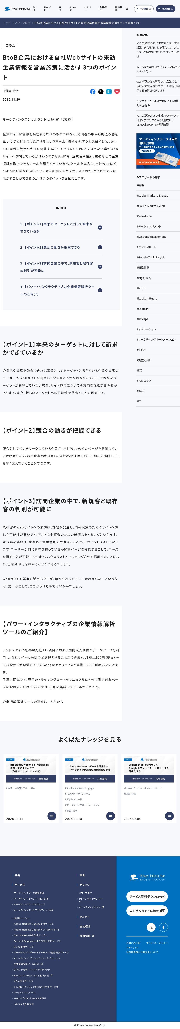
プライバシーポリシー (157, 942)
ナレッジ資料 (142, 8)
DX (33, 788)
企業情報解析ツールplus (26, 963)
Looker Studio (133, 788)
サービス (20, 884)
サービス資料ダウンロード (147, 896)
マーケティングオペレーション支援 (31, 898)
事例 (82, 875)
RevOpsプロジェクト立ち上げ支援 (31, 975)
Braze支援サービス (24, 946)
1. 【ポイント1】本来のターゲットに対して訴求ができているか (56, 228)
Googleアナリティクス (78, 793)
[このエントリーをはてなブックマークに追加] (109, 91)
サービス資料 (164, 8)
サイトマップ (132, 947)
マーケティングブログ (89, 907)
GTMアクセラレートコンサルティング (32, 969)
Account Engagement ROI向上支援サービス (37, 940)
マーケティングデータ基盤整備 (29, 892)
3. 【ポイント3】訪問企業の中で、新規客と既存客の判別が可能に (56, 267)
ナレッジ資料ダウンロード (91, 900)
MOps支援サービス (24, 980)
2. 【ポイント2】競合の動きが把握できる (50, 247)
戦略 (10, 788)
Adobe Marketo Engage (80, 788)
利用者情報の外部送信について (142, 952)
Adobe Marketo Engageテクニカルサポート (37, 929)
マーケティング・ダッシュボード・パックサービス (37, 958)
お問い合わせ (133, 942)
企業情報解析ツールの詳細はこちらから (33, 701)
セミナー (85, 917)
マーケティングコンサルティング (29, 904)
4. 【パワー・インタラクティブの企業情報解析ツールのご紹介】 (57, 290)
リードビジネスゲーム (25, 992)
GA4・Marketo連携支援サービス (30, 935)
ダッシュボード (74, 799)
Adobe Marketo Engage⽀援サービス (34, 923)
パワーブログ (85, 892)
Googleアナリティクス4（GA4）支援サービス (36, 986)
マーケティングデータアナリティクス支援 (34, 910)
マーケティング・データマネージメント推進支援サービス (41, 952)
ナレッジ (85, 884)
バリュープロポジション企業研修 (30, 998)
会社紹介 (85, 926)
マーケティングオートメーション (82, 805)
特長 (17, 875)
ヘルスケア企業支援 (24, 1003)
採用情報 (85, 936)
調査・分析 (12, 90)
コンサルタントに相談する (147, 911)
